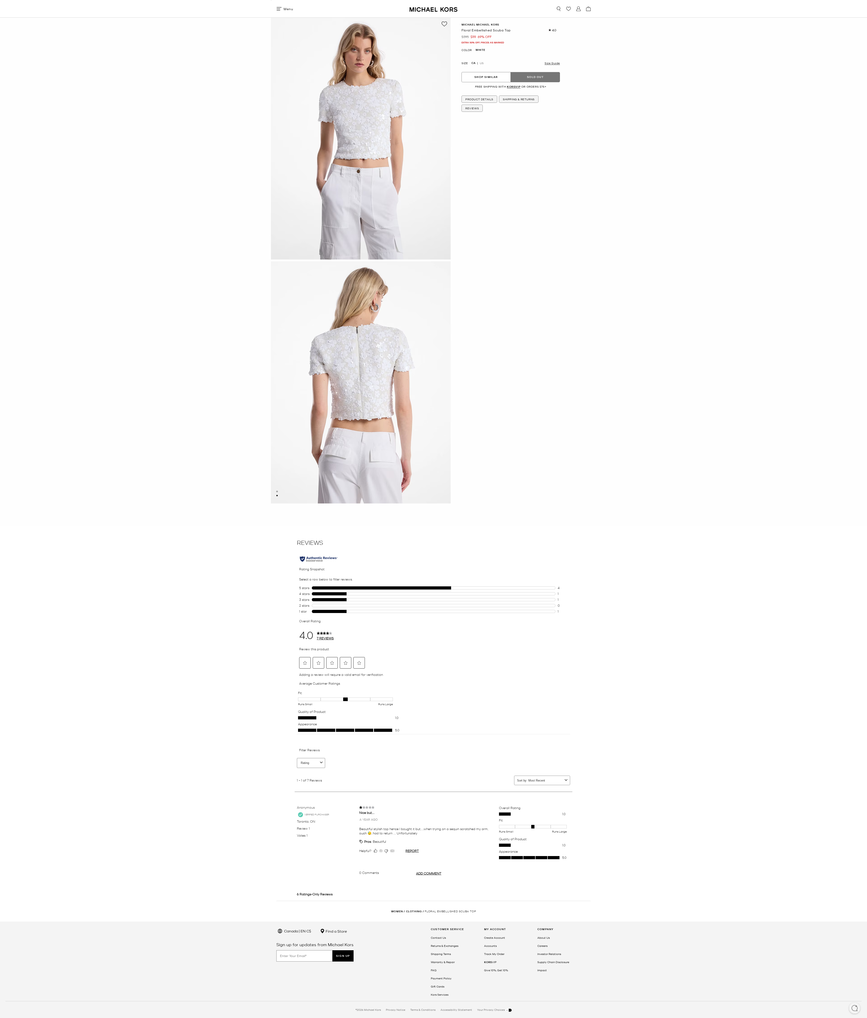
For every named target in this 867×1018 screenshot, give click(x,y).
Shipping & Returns (519, 99)
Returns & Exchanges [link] (444, 946)
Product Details (479, 99)
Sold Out (535, 77)
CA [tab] (473, 62)
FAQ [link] (433, 970)
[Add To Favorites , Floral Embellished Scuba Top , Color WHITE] (444, 24)
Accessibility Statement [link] (456, 1009)
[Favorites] (568, 9)
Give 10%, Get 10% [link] (496, 970)
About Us (543, 937)
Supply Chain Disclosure (553, 962)
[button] (854, 1008)
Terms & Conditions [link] (423, 1009)
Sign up (343, 956)
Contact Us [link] (438, 937)
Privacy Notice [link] (395, 1009)
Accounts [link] (490, 946)
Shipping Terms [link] (441, 954)
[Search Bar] (558, 9)
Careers (542, 946)
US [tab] (482, 62)
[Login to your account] (578, 9)
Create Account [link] (494, 937)
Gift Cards (437, 986)
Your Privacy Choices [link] (491, 1009)
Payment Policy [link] (441, 978)
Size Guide (552, 62)
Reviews (472, 108)
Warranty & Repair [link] (443, 962)
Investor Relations (549, 954)
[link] (490, 962)
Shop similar (486, 77)
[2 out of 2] (277, 495)
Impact (542, 970)
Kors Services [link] (439, 994)
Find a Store (336, 931)
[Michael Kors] (433, 9)
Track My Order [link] (494, 954)
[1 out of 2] (277, 491)
